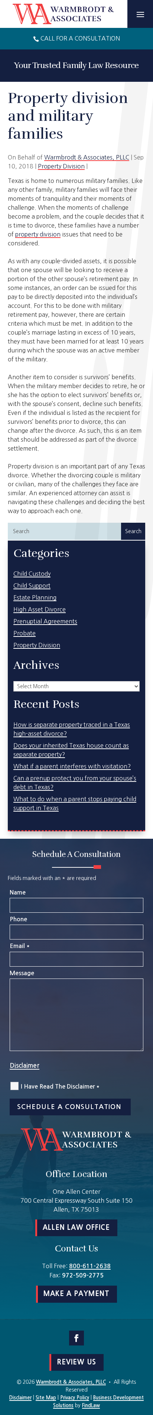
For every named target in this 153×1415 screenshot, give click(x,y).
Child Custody (32, 574)
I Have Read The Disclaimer (60, 1086)
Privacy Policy (74, 1397)
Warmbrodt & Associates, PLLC (86, 157)
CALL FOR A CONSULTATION (80, 38)
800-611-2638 (90, 1266)
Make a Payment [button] (76, 1293)
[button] (140, 14)
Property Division (61, 166)
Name (18, 892)
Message (22, 973)
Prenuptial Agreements (45, 621)
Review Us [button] (76, 1362)
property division (38, 234)
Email (19, 946)
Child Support (32, 586)
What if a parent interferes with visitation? (72, 766)
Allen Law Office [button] (76, 1227)
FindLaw (91, 1405)
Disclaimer (24, 1066)
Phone (18, 919)
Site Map (46, 1397)
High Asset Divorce (39, 609)
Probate (24, 633)
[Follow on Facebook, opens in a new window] (76, 1338)
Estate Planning (34, 597)
